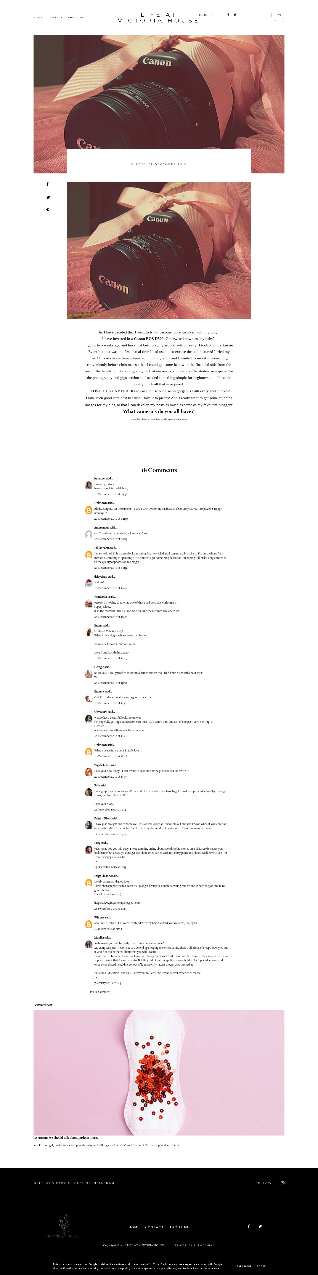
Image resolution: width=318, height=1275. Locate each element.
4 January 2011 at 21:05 (108, 929)
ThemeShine (204, 1245)
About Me (76, 17)
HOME (202, 14)
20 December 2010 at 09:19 (110, 539)
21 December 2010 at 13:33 (110, 809)
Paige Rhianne (103, 876)
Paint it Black (103, 818)
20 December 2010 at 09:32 (111, 568)
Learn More (244, 1266)
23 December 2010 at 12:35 (110, 867)
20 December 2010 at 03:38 (110, 494)
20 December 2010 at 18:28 (110, 756)
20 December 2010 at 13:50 (110, 683)
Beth (97, 785)
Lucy (97, 843)
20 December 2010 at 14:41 (110, 736)
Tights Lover (102, 765)
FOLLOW (264, 1183)
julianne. (99, 478)
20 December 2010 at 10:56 (110, 617)
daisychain (100, 576)
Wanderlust (101, 597)
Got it (261, 1266)
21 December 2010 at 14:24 (110, 834)
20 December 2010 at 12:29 (110, 658)
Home (38, 17)
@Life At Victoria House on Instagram (74, 1183)
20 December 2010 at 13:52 (110, 703)
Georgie (99, 667)
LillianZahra (101, 548)
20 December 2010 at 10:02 (111, 588)
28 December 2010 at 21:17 (110, 908)
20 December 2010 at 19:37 (110, 776)
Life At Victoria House (159, 17)
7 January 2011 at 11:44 (107, 983)
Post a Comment (100, 992)
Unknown (100, 503)
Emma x (99, 691)
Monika (99, 937)
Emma (98, 625)
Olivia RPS (100, 712)
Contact (55, 17)
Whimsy (99, 917)
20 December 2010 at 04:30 (111, 519)
